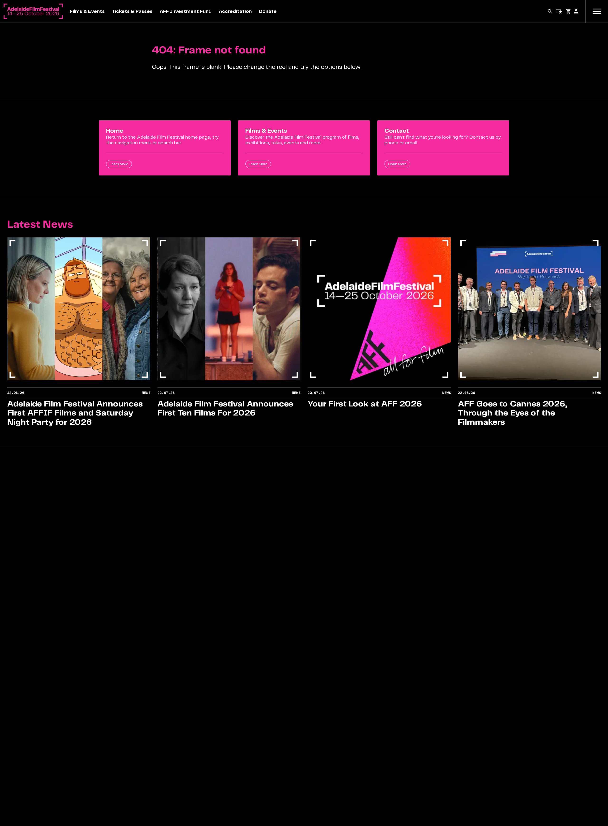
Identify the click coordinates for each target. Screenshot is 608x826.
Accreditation (235, 11)
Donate (268, 11)
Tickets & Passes (132, 11)
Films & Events (87, 11)
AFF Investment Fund (186, 11)
